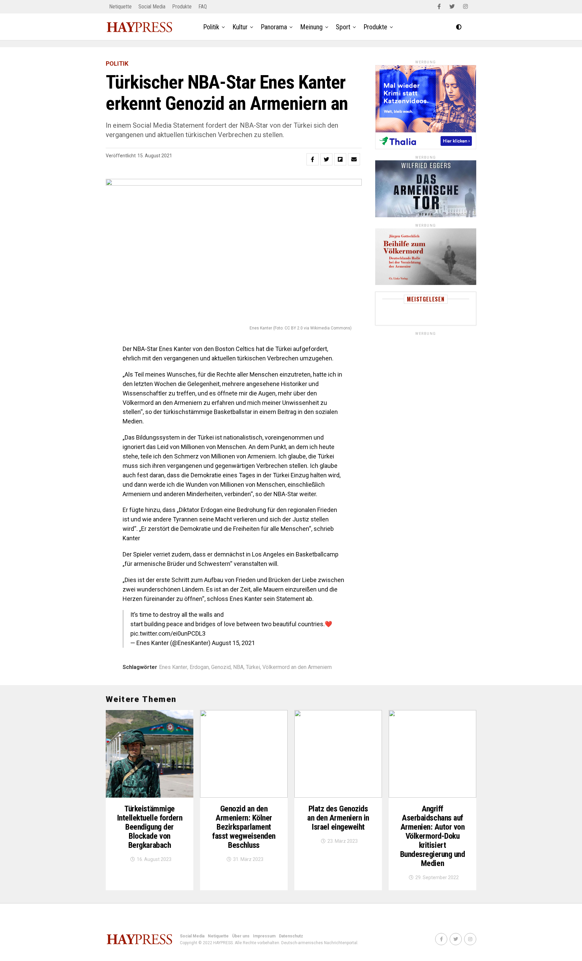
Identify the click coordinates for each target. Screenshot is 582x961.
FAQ (202, 6)
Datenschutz (291, 936)
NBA (238, 667)
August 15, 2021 (233, 642)
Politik (211, 27)
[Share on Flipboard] (340, 159)
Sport (343, 27)
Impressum (264, 936)
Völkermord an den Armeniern (297, 667)
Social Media (151, 6)
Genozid (221, 667)
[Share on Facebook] (312, 159)
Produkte (182, 6)
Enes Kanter (173, 667)
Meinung (311, 27)
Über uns (241, 936)
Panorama (274, 27)
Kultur (240, 27)
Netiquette (120, 6)
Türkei (253, 667)
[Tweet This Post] (326, 159)
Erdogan (199, 667)
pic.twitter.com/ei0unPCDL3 (167, 633)
